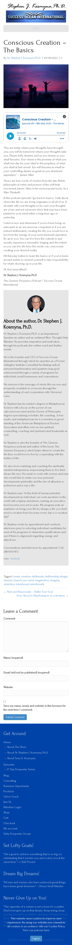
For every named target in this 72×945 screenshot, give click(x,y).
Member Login (12, 807)
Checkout (9, 823)
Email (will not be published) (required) (26, 672)
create (16, 576)
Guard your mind (23, 580)
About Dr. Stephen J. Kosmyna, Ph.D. (27, 752)
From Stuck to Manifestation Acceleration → (43, 595)
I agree (36, 938)
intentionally (36, 584)
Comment (9, 618)
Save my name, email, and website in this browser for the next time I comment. (34, 707)
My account (10, 828)
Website (8, 687)
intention (8, 584)
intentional (21, 584)
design (63, 576)
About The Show (16, 747)
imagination (42, 580)
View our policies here (36, 930)
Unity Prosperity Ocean (17, 833)
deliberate (38, 576)
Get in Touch (11, 796)
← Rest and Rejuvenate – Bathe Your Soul (28, 591)
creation (26, 576)
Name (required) (13, 657)
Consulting (9, 780)
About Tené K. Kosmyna (21, 758)
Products (8, 791)
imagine (54, 580)
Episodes (9, 764)
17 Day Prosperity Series (21, 769)
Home (7, 742)
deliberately (52, 576)
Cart (5, 817)
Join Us (7, 801)
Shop (6, 812)
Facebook (15, 558)
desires (7, 580)
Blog (6, 775)
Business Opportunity (16, 786)
